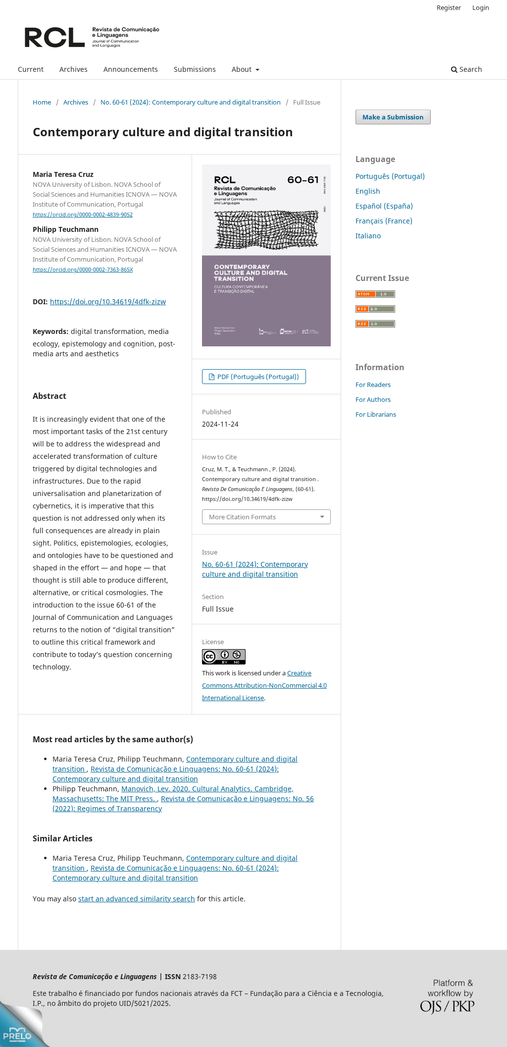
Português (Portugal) (390, 176)
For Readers (373, 384)
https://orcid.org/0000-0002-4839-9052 (83, 214)
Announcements (130, 69)
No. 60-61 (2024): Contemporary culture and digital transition (191, 102)
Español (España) (384, 206)
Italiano (368, 235)
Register (449, 7)
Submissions (195, 69)
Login (480, 7)
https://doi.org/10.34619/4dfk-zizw (108, 301)
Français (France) (383, 220)
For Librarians (375, 414)
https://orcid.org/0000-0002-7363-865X (83, 269)
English (367, 191)
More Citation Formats (242, 516)
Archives (73, 69)
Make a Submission (393, 116)
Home (42, 102)
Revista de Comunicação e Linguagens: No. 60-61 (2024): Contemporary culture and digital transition (165, 773)
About (243, 69)
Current (31, 69)
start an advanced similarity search (136, 898)
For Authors (373, 399)
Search (469, 69)
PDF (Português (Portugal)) (257, 376)
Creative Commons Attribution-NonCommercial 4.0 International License (264, 685)
